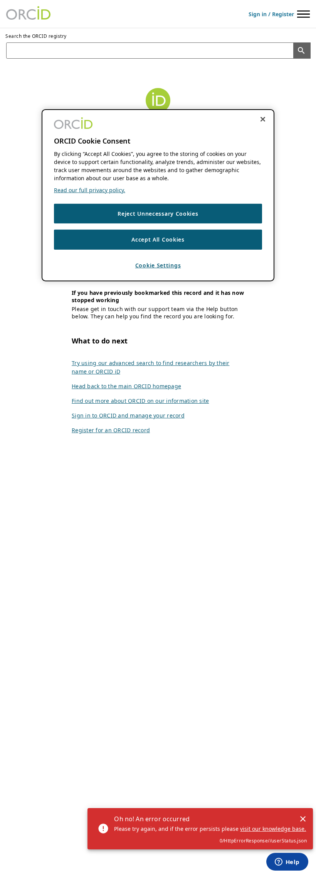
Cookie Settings (158, 265)
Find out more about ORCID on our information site (140, 400)
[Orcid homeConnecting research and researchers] (28, 14)
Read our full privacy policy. (89, 190)
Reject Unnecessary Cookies (158, 213)
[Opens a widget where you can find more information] (287, 862)
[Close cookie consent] (262, 118)
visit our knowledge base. (273, 828)
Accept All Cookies (158, 239)
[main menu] (303, 14)
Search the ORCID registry (36, 36)
